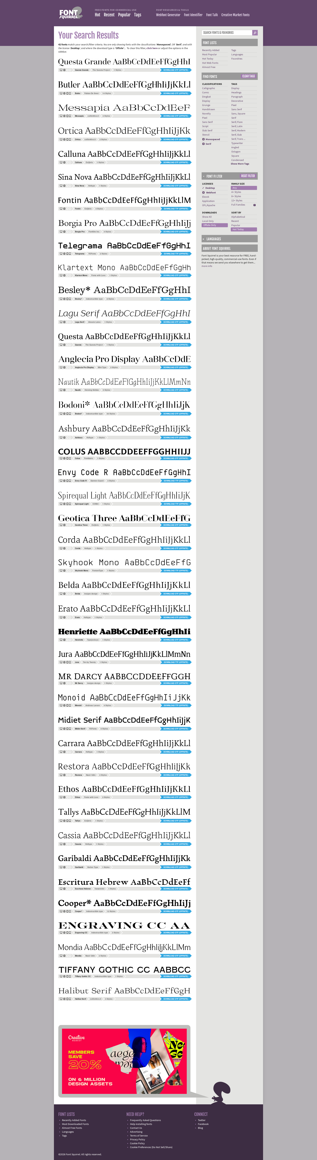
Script (205, 126)
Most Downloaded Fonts (75, 1124)
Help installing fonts (141, 1124)
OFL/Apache (208, 205)
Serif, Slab (236, 134)
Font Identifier (193, 15)
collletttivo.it (93, 116)
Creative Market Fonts (235, 15)
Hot (97, 14)
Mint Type (102, 367)
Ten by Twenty (89, 662)
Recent (109, 14)
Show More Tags (240, 164)
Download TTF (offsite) (176, 208)
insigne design (90, 593)
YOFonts (92, 253)
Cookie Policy (137, 1143)
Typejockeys (93, 640)
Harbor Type (92, 867)
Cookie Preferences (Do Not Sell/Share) (151, 1147)
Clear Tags (248, 76)
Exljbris (89, 162)
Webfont (209, 193)
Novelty (206, 113)
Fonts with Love (98, 275)
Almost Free (208, 67)
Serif (206, 144)
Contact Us (136, 1128)
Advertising (136, 1132)
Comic (205, 92)
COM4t (96, 504)
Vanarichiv (99, 888)
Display (206, 101)
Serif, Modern (238, 130)
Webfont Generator (168, 15)
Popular (124, 14)
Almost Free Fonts (72, 1128)
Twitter (201, 1120)
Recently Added (210, 50)
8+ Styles (236, 196)
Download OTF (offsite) (175, 70)
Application (208, 201)
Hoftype (91, 185)
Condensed (237, 160)
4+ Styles (236, 192)
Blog (200, 1128)
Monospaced (211, 139)
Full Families (238, 204)
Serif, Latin (237, 126)
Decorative (237, 101)
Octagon (236, 151)
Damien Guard (97, 480)
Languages (237, 54)
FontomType (97, 570)
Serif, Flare (237, 122)
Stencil (205, 134)
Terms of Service (139, 1135)
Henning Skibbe (92, 390)
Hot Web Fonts (210, 63)
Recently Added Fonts (74, 1120)
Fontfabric (88, 458)
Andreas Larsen (92, 705)
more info (207, 266)
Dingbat (206, 96)
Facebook (203, 1124)
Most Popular (209, 54)
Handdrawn (208, 109)
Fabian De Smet (91, 93)
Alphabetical (238, 217)
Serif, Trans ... (238, 139)
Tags (137, 14)
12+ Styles (236, 200)
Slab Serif (207, 130)
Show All (207, 217)
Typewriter (237, 143)
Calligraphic (208, 88)
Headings (236, 92)
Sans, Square (238, 113)
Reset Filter (248, 176)
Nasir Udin (90, 775)
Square (235, 156)
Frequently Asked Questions (145, 1120)
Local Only (208, 221)
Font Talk (212, 15)
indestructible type (94, 299)
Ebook (205, 197)
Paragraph (237, 96)
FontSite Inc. (94, 231)
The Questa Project (101, 70)
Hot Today (207, 58)
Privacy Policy (137, 1139)
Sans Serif (207, 122)
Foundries (236, 58)
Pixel (204, 118)
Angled (235, 147)
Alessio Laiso (94, 322)
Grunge (206, 105)
